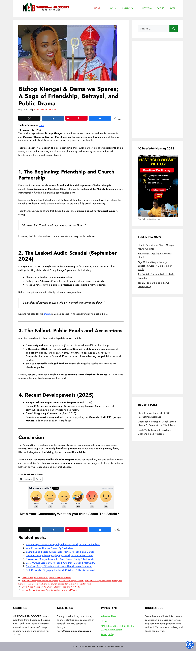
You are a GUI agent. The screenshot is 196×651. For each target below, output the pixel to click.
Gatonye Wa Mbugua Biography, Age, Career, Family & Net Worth (60, 559)
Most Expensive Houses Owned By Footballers (49, 548)
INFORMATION (41, 577)
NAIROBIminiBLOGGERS (60, 577)
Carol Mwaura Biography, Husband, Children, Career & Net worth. (60, 562)
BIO (111, 8)
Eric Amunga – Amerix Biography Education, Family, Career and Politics (63, 544)
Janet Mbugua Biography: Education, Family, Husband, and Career (60, 551)
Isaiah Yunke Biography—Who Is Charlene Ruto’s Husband (154, 431)
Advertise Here (108, 616)
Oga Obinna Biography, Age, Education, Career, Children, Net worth (155, 265)
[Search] (173, 28)
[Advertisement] (158, 89)
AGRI (172, 8)
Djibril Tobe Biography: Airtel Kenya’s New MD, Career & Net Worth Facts (157, 423)
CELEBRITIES (27, 577)
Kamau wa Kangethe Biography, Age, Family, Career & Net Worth (59, 555)
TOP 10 (160, 8)
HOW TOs (147, 8)
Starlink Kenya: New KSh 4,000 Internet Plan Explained (154, 414)
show (41, 125)
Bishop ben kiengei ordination (98, 580)
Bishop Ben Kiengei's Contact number (74, 583)
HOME (97, 8)
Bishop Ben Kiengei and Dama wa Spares (40, 580)
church (47, 313)
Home (104, 621)
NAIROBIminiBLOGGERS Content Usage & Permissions (118, 627)
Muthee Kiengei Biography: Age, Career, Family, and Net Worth (49, 590)
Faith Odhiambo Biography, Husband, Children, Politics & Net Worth (61, 570)
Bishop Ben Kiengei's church (44, 583)
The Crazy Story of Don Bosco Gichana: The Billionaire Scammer (59, 566)
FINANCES (127, 8)
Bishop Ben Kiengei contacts (71, 580)
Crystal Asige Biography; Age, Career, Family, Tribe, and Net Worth (51, 586)
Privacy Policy (107, 634)
